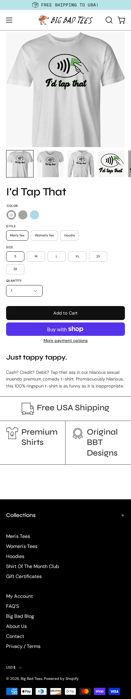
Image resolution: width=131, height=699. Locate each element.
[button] (108, 20)
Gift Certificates (24, 576)
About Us (16, 626)
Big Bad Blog (20, 616)
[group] (65, 5)
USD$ (11, 667)
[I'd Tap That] (20, 163)
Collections (21, 515)
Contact (15, 636)
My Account (19, 596)
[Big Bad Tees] (65, 20)
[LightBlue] (34, 215)
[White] (11, 215)
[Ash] (22, 215)
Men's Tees (18, 536)
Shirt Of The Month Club (32, 566)
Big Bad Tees (31, 678)
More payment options (66, 340)
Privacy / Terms (23, 646)
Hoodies (15, 556)
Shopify (72, 678)
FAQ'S (12, 606)
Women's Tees (21, 546)
